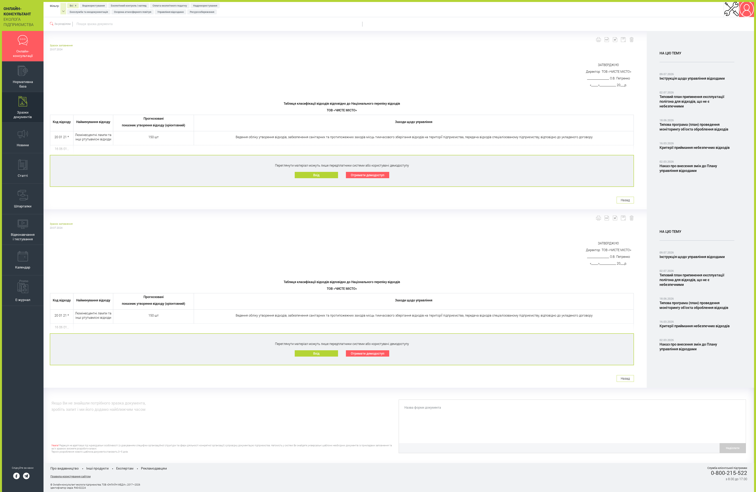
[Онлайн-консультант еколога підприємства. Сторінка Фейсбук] (16, 475)
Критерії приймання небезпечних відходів (695, 147)
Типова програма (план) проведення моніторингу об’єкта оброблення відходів (694, 126)
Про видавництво (64, 468)
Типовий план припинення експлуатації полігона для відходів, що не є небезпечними (692, 101)
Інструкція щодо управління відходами (692, 78)
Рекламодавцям (154, 468)
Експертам (124, 468)
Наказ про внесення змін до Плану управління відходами (688, 168)
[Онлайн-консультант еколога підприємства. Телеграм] (26, 475)
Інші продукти (97, 468)
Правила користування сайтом (70, 476)
